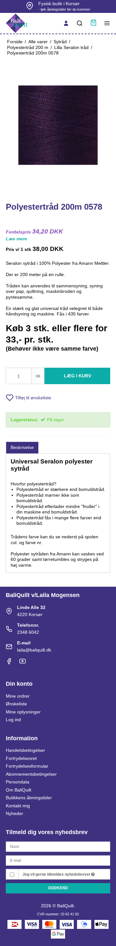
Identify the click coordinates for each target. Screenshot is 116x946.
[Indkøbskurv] (93, 23)
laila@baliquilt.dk (34, 649)
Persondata (17, 781)
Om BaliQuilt (18, 789)
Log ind (13, 719)
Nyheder (14, 813)
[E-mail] (58, 860)
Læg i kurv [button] (77, 375)
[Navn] (58, 846)
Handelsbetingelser (25, 750)
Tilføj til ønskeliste (33, 397)
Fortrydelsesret (21, 758)
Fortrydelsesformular (27, 766)
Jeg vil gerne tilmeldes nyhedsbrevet (57, 874)
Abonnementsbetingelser (31, 774)
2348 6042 (28, 632)
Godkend (58, 888)
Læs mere (16, 238)
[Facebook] (9, 662)
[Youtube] (22, 662)
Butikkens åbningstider (29, 797)
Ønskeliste (16, 703)
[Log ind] (66, 23)
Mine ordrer (18, 696)
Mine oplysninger (23, 711)
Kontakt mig (18, 805)
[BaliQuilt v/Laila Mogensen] (17, 23)
